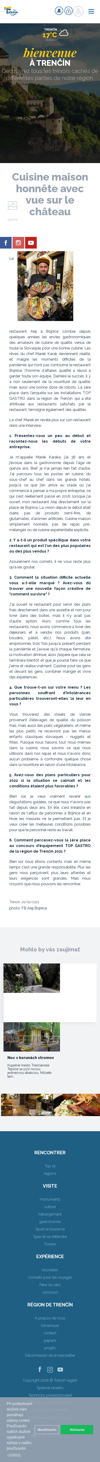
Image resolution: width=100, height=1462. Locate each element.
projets (50, 1348)
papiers (50, 1340)
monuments (50, 1199)
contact (50, 1333)
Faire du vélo (50, 1285)
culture (50, 1207)
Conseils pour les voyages (50, 1277)
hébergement (50, 1214)
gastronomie (50, 1221)
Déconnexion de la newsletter (50, 1355)
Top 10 (50, 1166)
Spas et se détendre (50, 1236)
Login (68, 11)
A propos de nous (50, 1318)
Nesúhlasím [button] (47, 1429)
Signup (59, 11)
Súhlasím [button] (77, 1429)
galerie (12, 219)
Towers (50, 1244)
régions (50, 1173)
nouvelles (50, 1270)
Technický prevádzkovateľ (50, 1395)
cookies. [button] (14, 1455)
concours (50, 1292)
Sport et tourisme (50, 1229)
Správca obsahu (50, 1388)
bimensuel (50, 1325)
